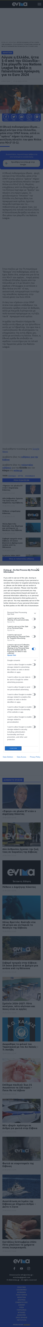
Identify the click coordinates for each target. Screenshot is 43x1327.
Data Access (21, 757)
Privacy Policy (35, 757)
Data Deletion (8, 757)
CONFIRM (13, 748)
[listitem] (21, 613)
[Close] (38, 570)
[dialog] (21, 663)
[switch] (34, 619)
